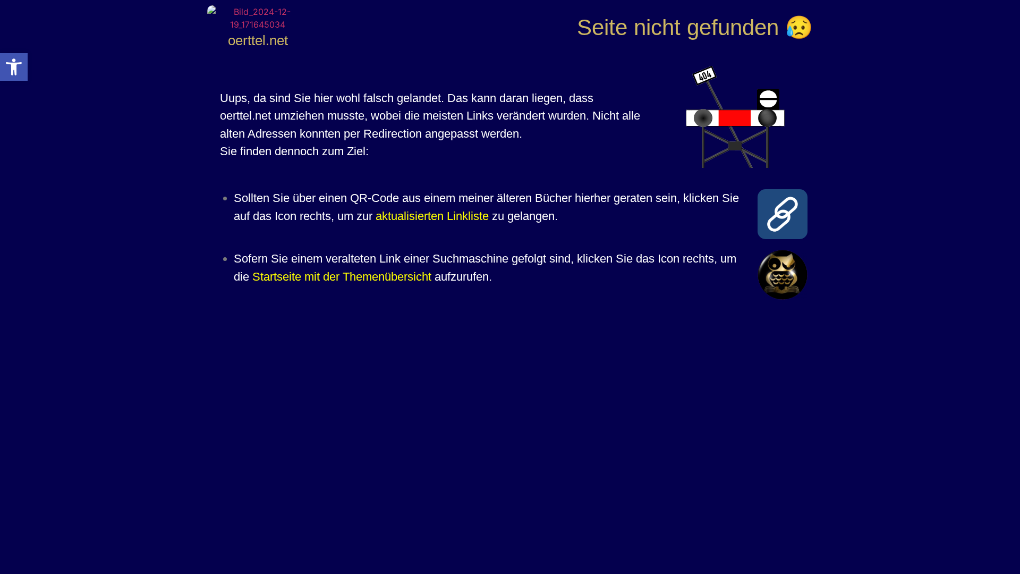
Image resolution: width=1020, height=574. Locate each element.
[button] (14, 67)
